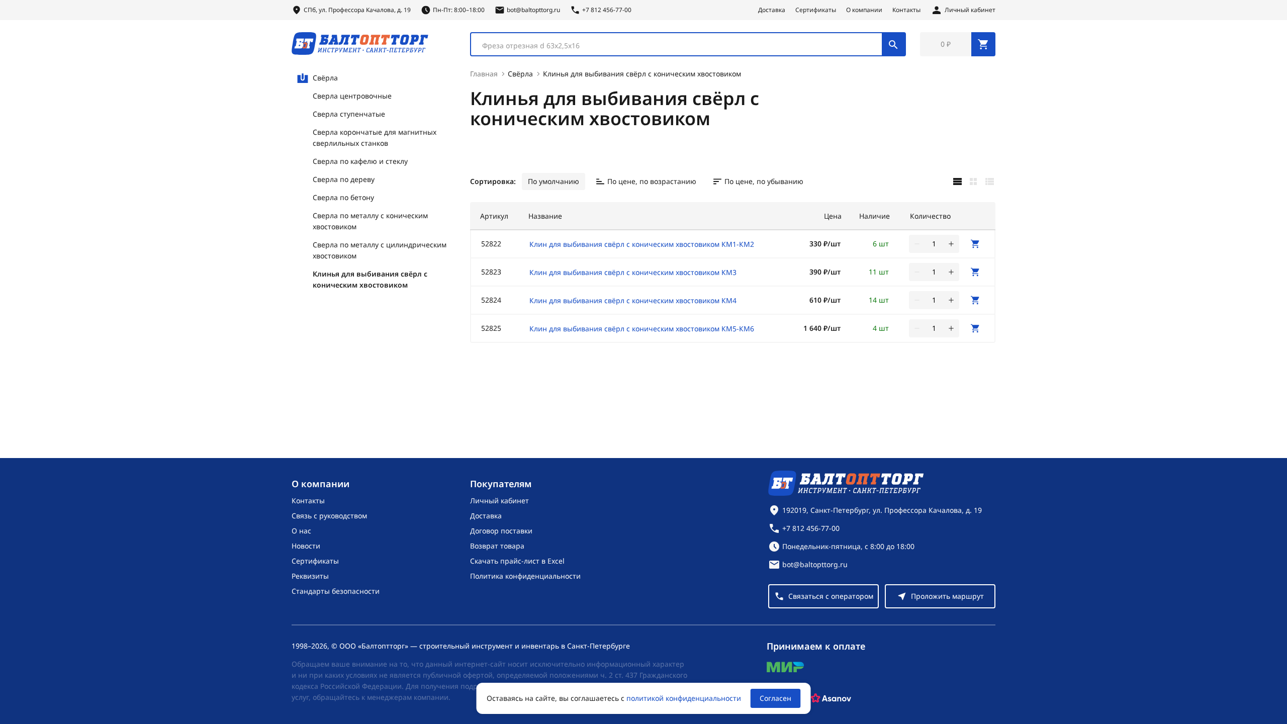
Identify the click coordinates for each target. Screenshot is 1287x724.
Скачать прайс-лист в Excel (517, 561)
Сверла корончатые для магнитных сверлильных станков (374, 137)
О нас (301, 530)
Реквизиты (310, 576)
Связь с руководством (329, 515)
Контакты (906, 10)
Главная (484, 73)
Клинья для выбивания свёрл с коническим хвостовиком (370, 279)
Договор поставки (501, 530)
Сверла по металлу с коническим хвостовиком (370, 221)
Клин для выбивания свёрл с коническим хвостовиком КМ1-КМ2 (641, 244)
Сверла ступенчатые (349, 114)
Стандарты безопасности (336, 591)
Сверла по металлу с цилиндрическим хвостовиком (379, 250)
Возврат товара (497, 546)
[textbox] (681, 46)
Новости (306, 546)
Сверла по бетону (343, 197)
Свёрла (325, 77)
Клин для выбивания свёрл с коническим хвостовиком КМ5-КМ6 (641, 328)
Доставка (771, 10)
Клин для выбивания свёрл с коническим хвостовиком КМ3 (633, 272)
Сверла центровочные (352, 96)
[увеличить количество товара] (951, 244)
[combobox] (688, 44)
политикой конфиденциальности (683, 698)
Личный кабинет (499, 500)
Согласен (775, 698)
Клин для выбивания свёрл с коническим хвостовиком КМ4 (633, 300)
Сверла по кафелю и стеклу (360, 161)
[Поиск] (893, 44)
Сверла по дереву (344, 179)
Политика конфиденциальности (525, 576)
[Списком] (989, 181)
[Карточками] (973, 181)
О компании (864, 10)
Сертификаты (815, 10)
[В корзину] (975, 244)
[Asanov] (831, 698)
